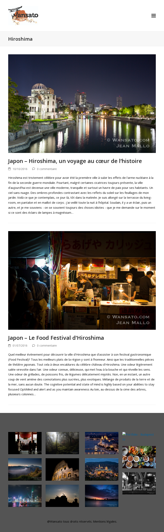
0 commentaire (47, 169)
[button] (153, 15)
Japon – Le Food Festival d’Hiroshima (56, 337)
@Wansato (54, 521)
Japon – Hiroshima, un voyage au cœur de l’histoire (75, 161)
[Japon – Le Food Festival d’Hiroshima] (82, 280)
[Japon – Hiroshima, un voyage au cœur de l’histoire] (82, 103)
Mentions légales (104, 521)
